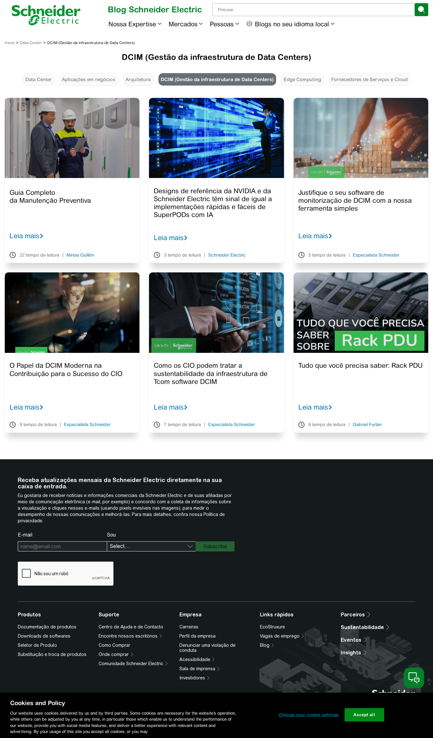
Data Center (31, 43)
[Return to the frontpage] (46, 15)
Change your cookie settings (309, 714)
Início (10, 43)
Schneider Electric (227, 255)
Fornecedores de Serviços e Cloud (369, 79)
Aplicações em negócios (88, 79)
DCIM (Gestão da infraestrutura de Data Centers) (217, 79)
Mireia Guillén (80, 255)
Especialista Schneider (376, 255)
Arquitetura (138, 79)
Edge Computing (302, 79)
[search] (421, 9)
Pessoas (222, 24)
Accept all (364, 714)
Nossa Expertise (132, 24)
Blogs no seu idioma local (292, 24)
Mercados (183, 24)
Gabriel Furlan (367, 425)
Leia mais (24, 236)
